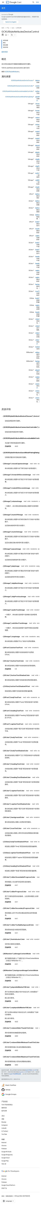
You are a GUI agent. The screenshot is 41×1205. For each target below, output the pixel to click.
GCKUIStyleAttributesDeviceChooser (22, 80)
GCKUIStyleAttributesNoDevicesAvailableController (17, 91)
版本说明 (4, 1111)
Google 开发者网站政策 (14, 1074)
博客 (3, 1119)
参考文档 (18, 28)
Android (4, 1142)
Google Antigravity (7, 1154)
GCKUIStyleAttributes (12, 72)
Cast (19, 2)
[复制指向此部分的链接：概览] (8, 59)
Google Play (5, 1161)
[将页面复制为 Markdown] (12, 35)
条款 (3, 1196)
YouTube (4, 1134)
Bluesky (4, 1122)
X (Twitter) (5, 1131)
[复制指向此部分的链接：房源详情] (12, 409)
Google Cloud (5, 1158)
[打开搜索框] (33, 2)
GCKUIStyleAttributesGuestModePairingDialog (19, 96)
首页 (3, 8)
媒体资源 (5, 52)
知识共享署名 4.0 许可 (31, 1070)
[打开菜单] (3, 2)
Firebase (4, 1148)
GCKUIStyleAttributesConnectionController (20, 86)
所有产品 (4, 1188)
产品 (7, 28)
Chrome (4, 1145)
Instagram (5, 1125)
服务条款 (4, 1107)
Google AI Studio (6, 1151)
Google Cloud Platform (8, 1185)
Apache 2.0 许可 (23, 1072)
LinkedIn (4, 1128)
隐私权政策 (9, 1196)
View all (4, 1164)
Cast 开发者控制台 (7, 1104)
